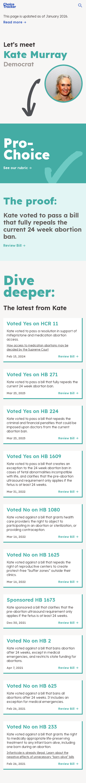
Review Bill (12, 245)
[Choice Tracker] (9, 5)
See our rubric (15, 168)
